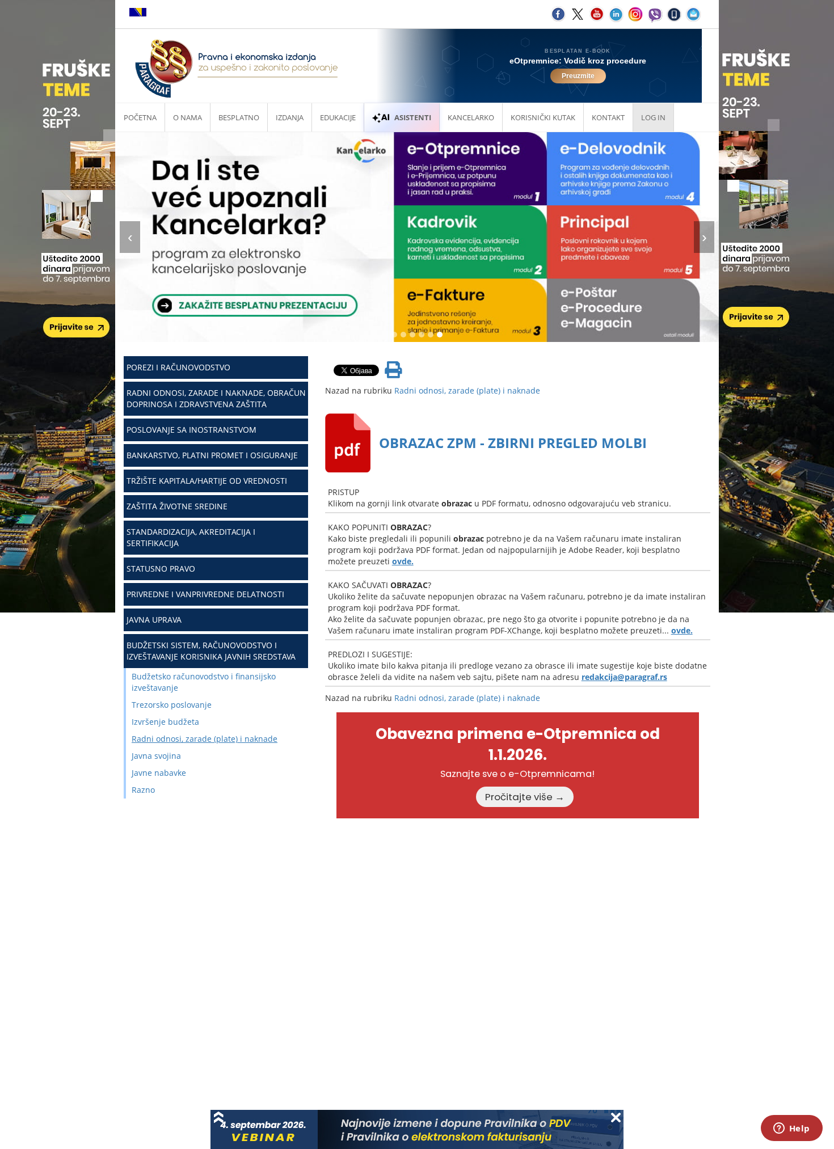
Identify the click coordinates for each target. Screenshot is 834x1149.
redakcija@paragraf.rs (624, 676)
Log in (653, 117)
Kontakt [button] (608, 117)
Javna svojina (156, 755)
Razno (143, 789)
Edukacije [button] (338, 117)
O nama (187, 117)
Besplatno (238, 117)
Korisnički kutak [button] (543, 117)
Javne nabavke (159, 772)
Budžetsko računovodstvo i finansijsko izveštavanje (204, 682)
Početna (140, 117)
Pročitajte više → (525, 797)
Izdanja (290, 117)
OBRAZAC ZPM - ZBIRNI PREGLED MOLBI (513, 442)
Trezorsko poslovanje (172, 704)
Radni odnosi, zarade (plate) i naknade (204, 738)
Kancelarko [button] (471, 117)
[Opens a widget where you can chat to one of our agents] (791, 1129)
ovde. (403, 561)
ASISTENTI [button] (412, 117)
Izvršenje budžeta (165, 721)
